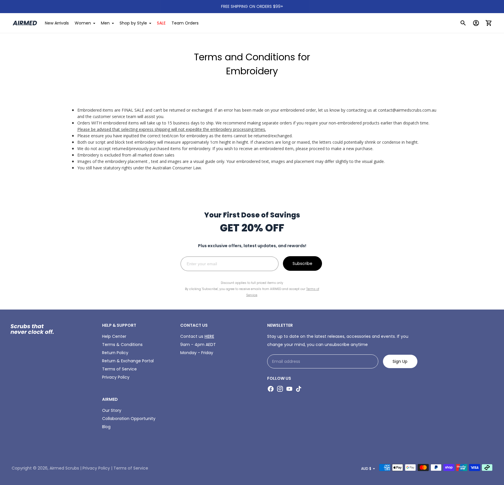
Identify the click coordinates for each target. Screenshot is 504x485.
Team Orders (185, 23)
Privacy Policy (116, 377)
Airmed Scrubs (64, 468)
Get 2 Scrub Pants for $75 (252, 6)
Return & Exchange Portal (128, 361)
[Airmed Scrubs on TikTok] (298, 388)
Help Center (114, 336)
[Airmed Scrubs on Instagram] (280, 388)
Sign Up (400, 361)
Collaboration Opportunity (128, 418)
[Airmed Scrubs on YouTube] (289, 388)
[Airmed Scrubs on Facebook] (270, 388)
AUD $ (366, 468)
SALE (161, 23)
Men (105, 23)
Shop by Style (133, 23)
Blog (106, 427)
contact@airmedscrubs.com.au (407, 110)
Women (83, 23)
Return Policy (115, 353)
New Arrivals (57, 23)
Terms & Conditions (122, 344)
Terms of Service (119, 369)
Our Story (111, 410)
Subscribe (302, 263)
